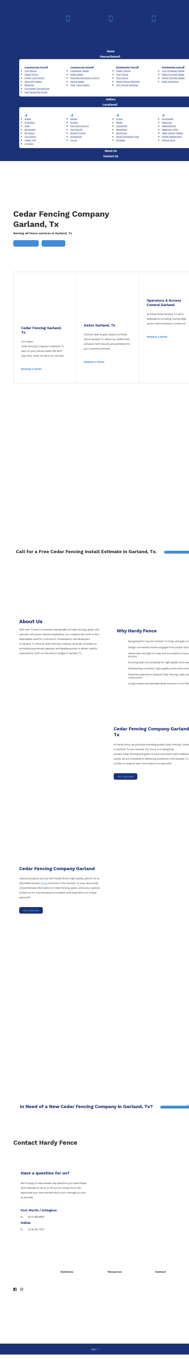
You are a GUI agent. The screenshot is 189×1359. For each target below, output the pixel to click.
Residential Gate (69, 1306)
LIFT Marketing (124, 1335)
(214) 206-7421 (168, 1312)
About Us (113, 1281)
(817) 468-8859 (168, 1287)
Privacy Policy (115, 1298)
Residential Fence (70, 1298)
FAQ (110, 1290)
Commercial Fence (70, 1281)
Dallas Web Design (107, 1335)
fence (44, 883)
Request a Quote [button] (31, 368)
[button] (26, 243)
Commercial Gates (70, 1290)
